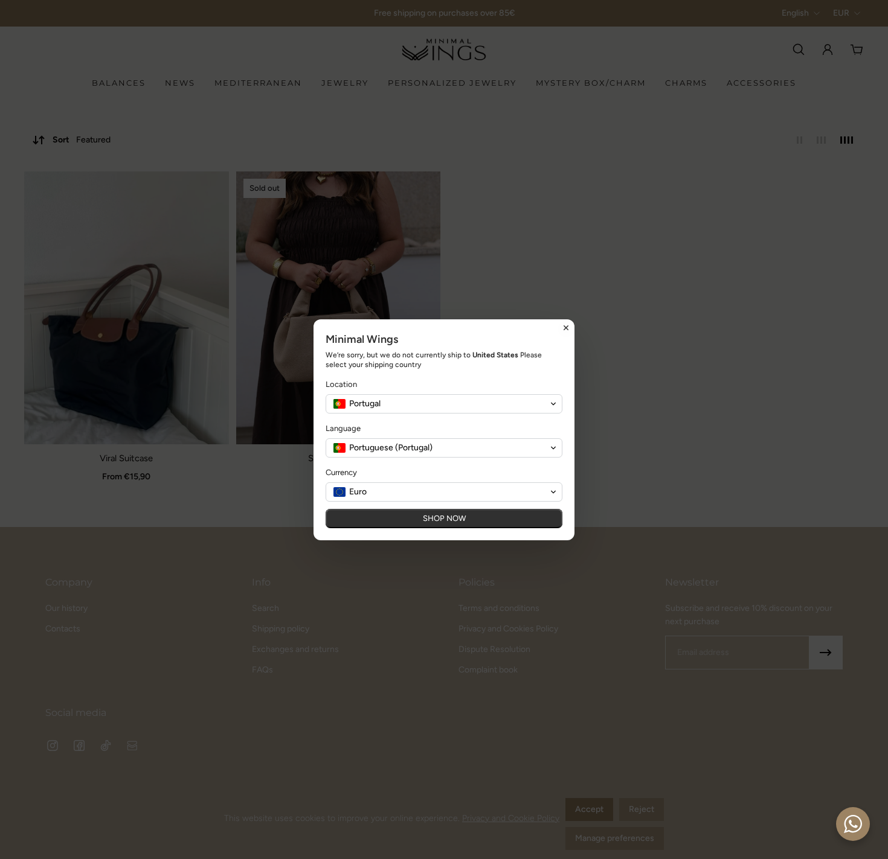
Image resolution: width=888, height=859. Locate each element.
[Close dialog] (566, 328)
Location (341, 384)
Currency (341, 472)
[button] (444, 404)
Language (343, 428)
